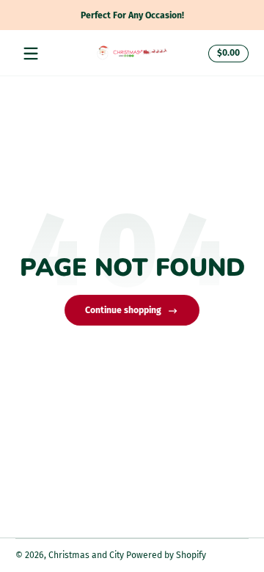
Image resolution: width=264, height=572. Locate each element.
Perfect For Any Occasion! (132, 15)
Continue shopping (123, 310)
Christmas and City (86, 555)
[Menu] (30, 53)
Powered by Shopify (166, 555)
